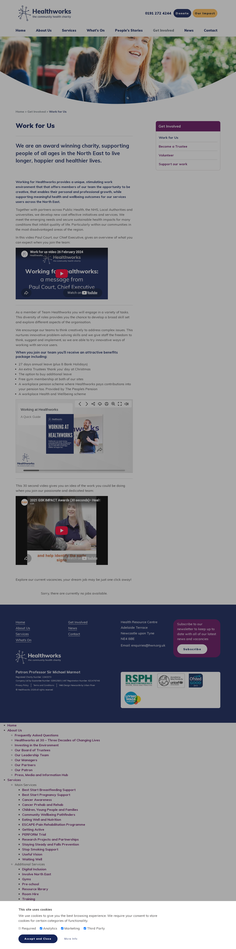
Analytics (49, 928)
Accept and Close (38, 938)
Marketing (71, 928)
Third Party (95, 928)
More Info (71, 938)
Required (28, 928)
